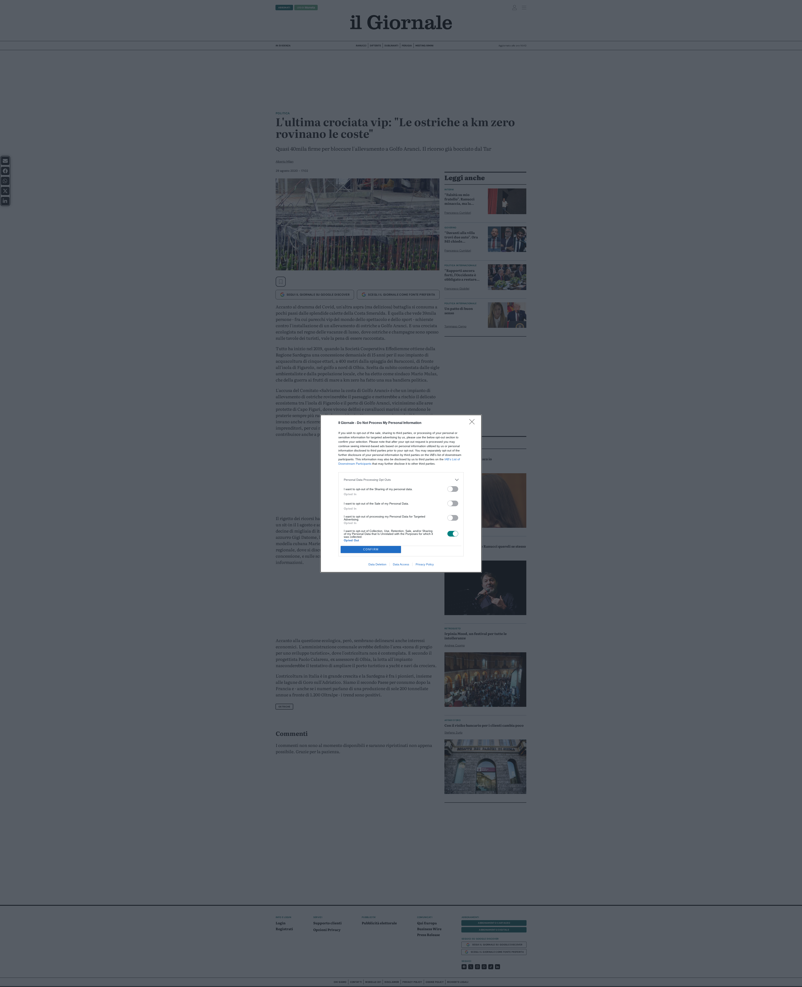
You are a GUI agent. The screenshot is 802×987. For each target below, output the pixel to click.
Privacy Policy (425, 564)
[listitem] (401, 480)
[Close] (473, 423)
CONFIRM (371, 549)
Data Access (401, 564)
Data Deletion (377, 564)
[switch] (452, 489)
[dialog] (401, 493)
